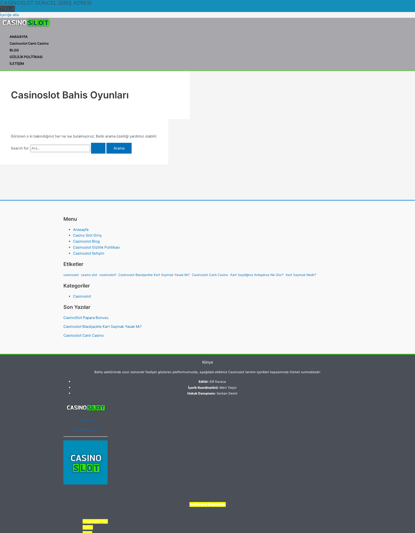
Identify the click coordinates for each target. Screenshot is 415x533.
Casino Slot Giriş (87, 235)
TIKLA (7, 9)
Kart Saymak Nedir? (301, 275)
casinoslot (71, 275)
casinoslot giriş (85, 429)
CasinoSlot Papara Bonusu (86, 317)
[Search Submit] (98, 148)
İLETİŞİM (17, 63)
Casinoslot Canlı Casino (29, 43)
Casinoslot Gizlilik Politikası (96, 247)
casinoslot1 (107, 275)
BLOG (14, 50)
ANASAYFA (19, 37)
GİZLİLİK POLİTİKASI (26, 57)
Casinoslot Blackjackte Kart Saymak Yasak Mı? (154, 275)
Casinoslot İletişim (88, 253)
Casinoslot (82, 296)
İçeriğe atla (9, 14)
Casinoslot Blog (86, 241)
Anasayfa (80, 229)
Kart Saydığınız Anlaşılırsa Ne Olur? (257, 275)
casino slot (89, 275)
